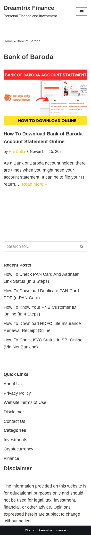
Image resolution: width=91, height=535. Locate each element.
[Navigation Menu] (81, 12)
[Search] (81, 246)
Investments (15, 439)
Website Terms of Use (25, 402)
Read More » (34, 184)
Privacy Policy (17, 393)
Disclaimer (14, 411)
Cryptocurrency (18, 449)
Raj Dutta (17, 151)
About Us (13, 383)
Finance (11, 458)
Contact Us (14, 421)
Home (8, 41)
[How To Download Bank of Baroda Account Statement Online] (45, 97)
